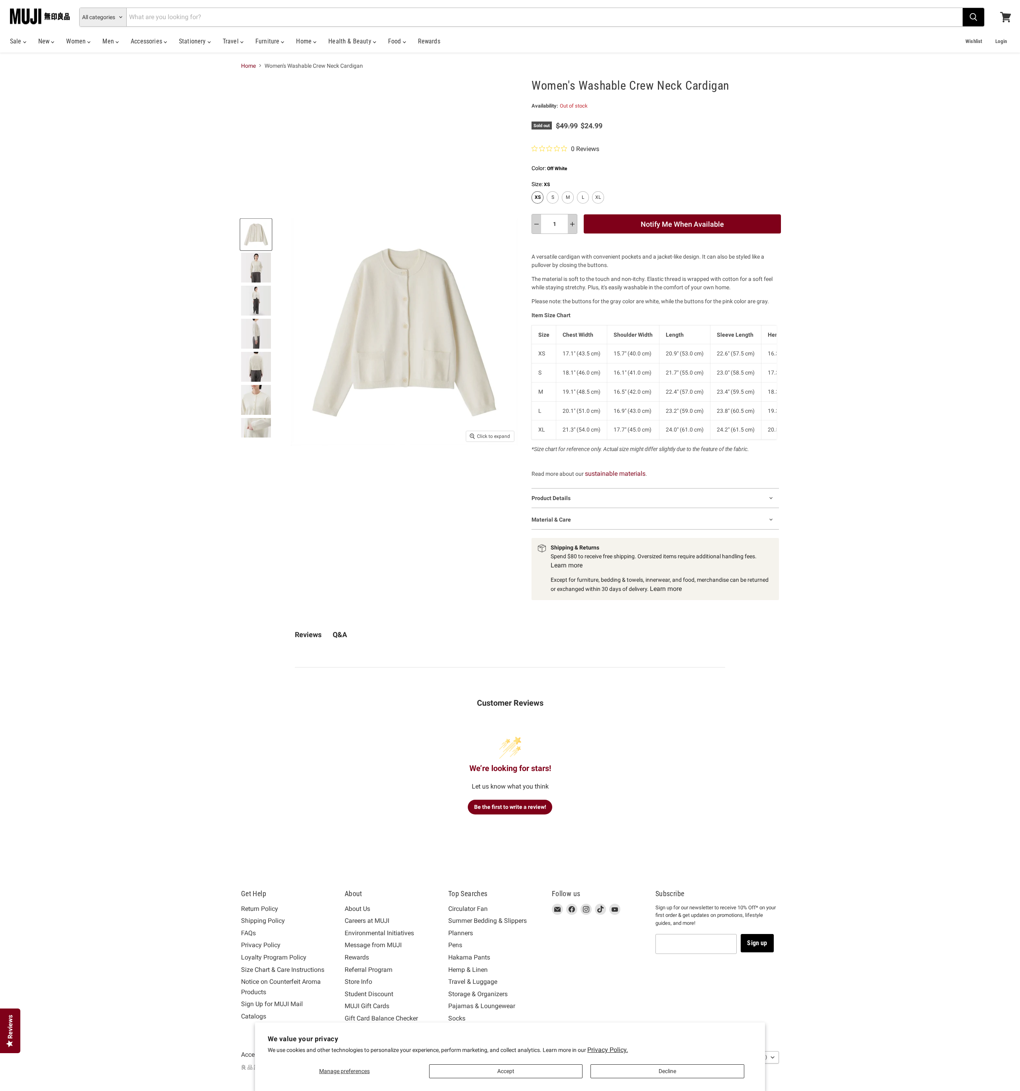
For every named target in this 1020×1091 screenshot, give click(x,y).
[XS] (538, 205)
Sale (16, 41)
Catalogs (253, 1016)
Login (1001, 41)
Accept (505, 1071)
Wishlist (973, 41)
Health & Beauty (350, 41)
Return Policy (259, 908)
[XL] (599, 205)
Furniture (268, 41)
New (44, 41)
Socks (456, 1018)
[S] (554, 205)
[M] (569, 205)
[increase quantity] (572, 224)
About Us (357, 908)
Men (109, 41)
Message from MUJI (373, 945)
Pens (455, 945)
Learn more (567, 565)
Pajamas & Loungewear (481, 1006)
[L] (584, 205)
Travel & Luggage (472, 981)
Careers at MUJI (367, 920)
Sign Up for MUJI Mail (272, 1004)
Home (304, 41)
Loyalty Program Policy (273, 957)
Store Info (358, 981)
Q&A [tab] (340, 634)
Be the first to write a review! (510, 807)
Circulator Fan (468, 908)
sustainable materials (615, 473)
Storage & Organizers (478, 994)
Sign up (757, 943)
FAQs (248, 933)
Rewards (429, 41)
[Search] (973, 17)
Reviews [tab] (308, 634)
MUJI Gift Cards (367, 1006)
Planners (460, 933)
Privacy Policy (260, 945)
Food (395, 41)
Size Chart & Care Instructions (282, 969)
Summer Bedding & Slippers (487, 920)
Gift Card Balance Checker (381, 1018)
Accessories (147, 41)
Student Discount (369, 994)
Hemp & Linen (468, 969)
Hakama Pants (469, 957)
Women (76, 41)
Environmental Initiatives (379, 933)
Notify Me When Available (682, 224)
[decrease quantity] (536, 224)
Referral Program (368, 969)
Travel (231, 41)
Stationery (193, 41)
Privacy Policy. (607, 1050)
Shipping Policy (263, 920)
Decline (667, 1071)
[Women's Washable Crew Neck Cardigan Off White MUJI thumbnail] (256, 234)
